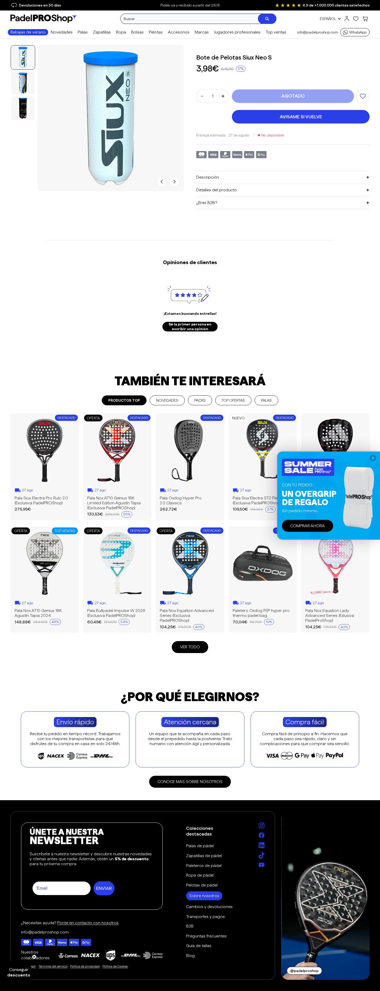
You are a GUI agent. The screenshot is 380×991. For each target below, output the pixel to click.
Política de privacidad (85, 966)
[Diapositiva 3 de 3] (23, 108)
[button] (18, 972)
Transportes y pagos (205, 916)
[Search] (267, 19)
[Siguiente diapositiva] (174, 182)
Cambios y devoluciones (209, 906)
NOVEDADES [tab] (167, 400)
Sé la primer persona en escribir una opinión (190, 326)
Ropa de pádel (200, 875)
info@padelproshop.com (317, 32)
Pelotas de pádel (202, 885)
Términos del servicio (53, 966)
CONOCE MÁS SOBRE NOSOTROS (190, 781)
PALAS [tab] (266, 400)
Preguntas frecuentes (206, 936)
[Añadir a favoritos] (363, 96)
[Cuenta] (347, 19)
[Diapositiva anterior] (162, 182)
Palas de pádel (200, 846)
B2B (190, 926)
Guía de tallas (198, 945)
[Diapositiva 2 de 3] (23, 83)
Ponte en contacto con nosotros (88, 923)
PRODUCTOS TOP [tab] (124, 400)
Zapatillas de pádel (204, 855)
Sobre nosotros (204, 896)
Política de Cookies (115, 966)
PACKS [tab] (200, 400)
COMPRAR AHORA (307, 526)
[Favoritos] (355, 18)
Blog (190, 955)
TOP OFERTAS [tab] (233, 400)
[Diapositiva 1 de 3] (23, 57)
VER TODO (190, 647)
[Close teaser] (34, 957)
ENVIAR (104, 888)
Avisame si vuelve (301, 116)
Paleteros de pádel (203, 865)
